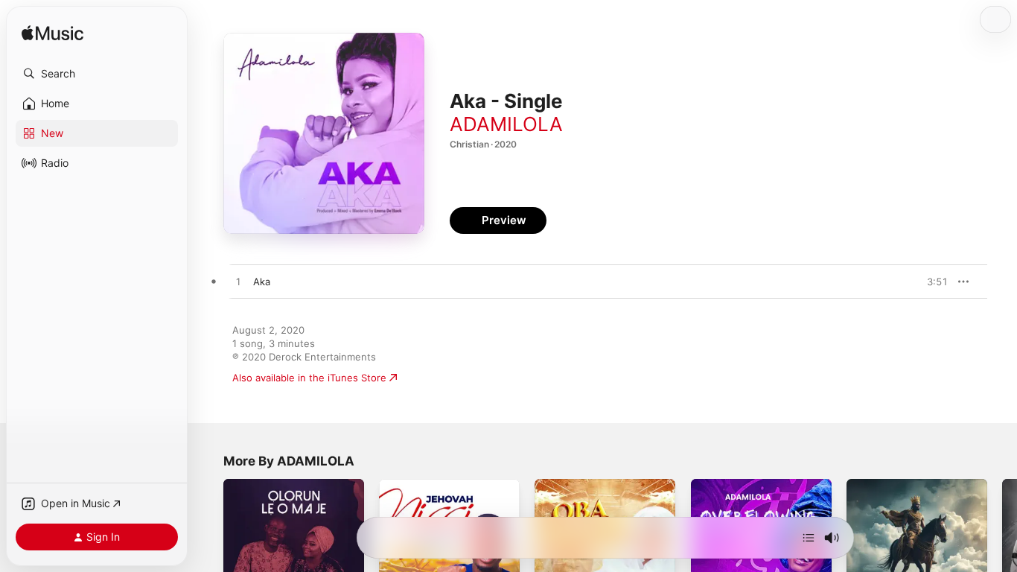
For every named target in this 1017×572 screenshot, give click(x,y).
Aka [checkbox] (261, 281)
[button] (96, 73)
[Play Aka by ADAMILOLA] (238, 282)
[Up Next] (808, 537)
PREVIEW (931, 281)
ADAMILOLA (506, 124)
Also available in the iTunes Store (309, 378)
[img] (52, 33)
